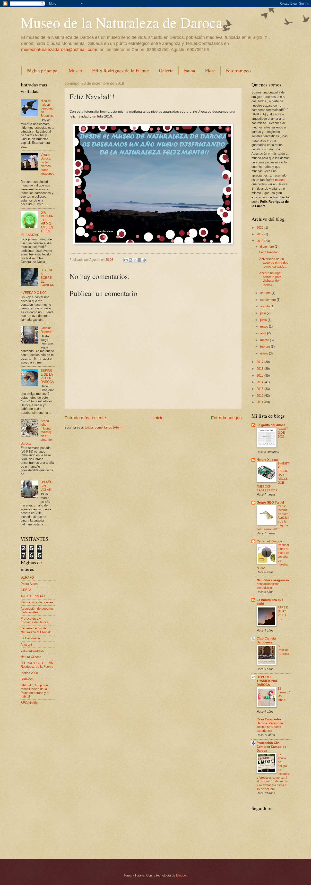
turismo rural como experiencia (269, 729)
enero (264, 353)
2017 (260, 362)
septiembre (268, 300)
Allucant (26, 644)
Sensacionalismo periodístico (268, 586)
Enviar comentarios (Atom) (103, 427)
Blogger (181, 875)
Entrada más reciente (85, 417)
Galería (166, 70)
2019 (260, 234)
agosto (265, 306)
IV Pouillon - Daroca (283, 650)
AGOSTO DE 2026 (283, 432)
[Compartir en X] (135, 260)
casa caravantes (32, 650)
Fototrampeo (238, 70)
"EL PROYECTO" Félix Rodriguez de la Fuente (37, 664)
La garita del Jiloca (271, 425)
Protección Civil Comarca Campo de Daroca (271, 746)
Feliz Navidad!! (269, 252)
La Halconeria (30, 638)
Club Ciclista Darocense (266, 640)
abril (263, 333)
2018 (260, 241)
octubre (266, 293)
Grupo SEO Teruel (270, 502)
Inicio (158, 417)
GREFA (26, 590)
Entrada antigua (226, 417)
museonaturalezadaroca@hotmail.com (58, 49)
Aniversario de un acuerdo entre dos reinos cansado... (273, 262)
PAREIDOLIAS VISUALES (283, 613)
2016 (260, 369)
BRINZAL (27, 679)
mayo (264, 326)
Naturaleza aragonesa (273, 580)
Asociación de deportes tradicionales (37, 610)
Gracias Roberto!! (47, 329)
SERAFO (27, 577)
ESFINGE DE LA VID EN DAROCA (47, 376)
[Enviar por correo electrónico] (125, 260)
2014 (260, 382)
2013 (260, 389)
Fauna (189, 70)
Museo (75, 70)
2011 (260, 402)
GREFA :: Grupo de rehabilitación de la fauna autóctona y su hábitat (35, 690)
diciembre (267, 246)
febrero (265, 346)
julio (263, 313)
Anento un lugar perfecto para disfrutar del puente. (270, 278)
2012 (260, 395)
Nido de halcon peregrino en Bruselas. (47, 108)
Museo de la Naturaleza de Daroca (122, 22)
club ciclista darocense (37, 602)
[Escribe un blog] (130, 260)
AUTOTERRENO (33, 596)
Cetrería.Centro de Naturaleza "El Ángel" (36, 630)
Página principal (42, 70)
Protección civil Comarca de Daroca (35, 620)
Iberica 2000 (29, 673)
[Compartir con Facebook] (139, 260)
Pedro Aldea (29, 584)
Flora (210, 70)
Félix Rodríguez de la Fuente (120, 70)
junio (264, 320)
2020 (260, 227)
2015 (260, 375)
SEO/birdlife (29, 703)
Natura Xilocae (31, 657)
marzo (265, 340)
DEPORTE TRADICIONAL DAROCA (267, 681)
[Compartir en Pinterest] (144, 260)
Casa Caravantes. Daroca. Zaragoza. (270, 721)
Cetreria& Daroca (269, 541)
